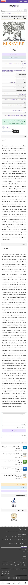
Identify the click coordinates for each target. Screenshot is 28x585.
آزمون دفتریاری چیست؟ (22, 534)
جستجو (2, 10)
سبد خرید (3, 1)
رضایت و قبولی (23, 551)
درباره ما (24, 556)
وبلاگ (25, 554)
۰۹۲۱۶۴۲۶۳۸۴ (6, 574)
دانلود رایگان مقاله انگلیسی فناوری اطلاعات (13, 13)
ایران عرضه (24, 13)
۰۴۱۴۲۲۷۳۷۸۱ (6, 572)
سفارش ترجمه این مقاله (13, 57)
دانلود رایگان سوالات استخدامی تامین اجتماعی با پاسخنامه (16, 532)
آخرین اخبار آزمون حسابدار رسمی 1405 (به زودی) (17, 543)
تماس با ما (24, 559)
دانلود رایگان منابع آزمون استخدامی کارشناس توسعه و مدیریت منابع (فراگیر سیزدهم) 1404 (14, 540)
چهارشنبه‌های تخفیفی (22, 549)
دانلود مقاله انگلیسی (13, 54)
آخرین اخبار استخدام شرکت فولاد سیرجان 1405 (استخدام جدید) (14, 536)
